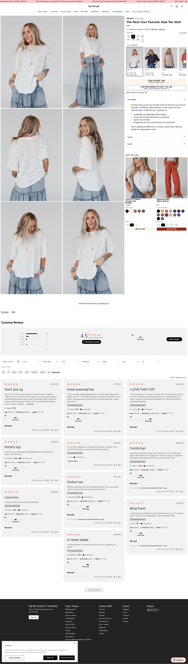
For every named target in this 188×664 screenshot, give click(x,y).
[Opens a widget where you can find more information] (178, 660)
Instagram (126, 609)
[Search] (172, 6)
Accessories (117, 12)
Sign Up (33, 617)
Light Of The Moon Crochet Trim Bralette (133, 201)
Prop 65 (67, 630)
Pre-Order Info (103, 621)
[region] (40, 651)
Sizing (130, 137)
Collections (65, 12)
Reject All (50, 658)
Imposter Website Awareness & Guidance (78, 639)
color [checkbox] (27, 372)
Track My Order (70, 633)
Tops (76, 12)
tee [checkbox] (49, 372)
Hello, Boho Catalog (141, 12)
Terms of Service (70, 627)
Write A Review (174, 339)
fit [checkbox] (8, 372)
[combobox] (30, 361)
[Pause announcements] (186, 1)
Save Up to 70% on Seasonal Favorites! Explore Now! (109, 1)
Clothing (54, 12)
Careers (101, 633)
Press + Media (103, 624)
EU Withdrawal (70, 618)
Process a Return (70, 615)
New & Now (42, 12)
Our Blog (102, 612)
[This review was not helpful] (56, 430)
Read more (30, 404)
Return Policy (69, 612)
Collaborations (103, 630)
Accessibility (69, 636)
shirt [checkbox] (20, 372)
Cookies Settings (14, 658)
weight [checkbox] (42, 372)
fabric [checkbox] (14, 372)
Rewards (101, 615)
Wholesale (102, 627)
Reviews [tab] (4, 312)
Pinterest (125, 621)
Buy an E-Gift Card (105, 618)
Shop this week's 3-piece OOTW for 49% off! (151, 1)
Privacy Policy (69, 624)
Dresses (105, 12)
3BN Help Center (70, 609)
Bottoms (84, 12)
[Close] (74, 643)
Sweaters (95, 12)
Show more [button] (56, 372)
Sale (127, 12)
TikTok (125, 612)
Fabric (130, 144)
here (140, 110)
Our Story (102, 609)
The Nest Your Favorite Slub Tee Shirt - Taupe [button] (153, 488)
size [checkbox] (3, 372)
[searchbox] (8, 361)
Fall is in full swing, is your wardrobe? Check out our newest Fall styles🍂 (59, 1)
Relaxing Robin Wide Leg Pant (163, 200)
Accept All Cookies (66, 658)
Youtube (125, 618)
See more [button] (8, 426)
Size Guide (182, 33)
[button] (182, 6)
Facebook (126, 615)
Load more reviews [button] (94, 590)
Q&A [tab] (13, 312)
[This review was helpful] (52, 430)
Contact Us (68, 621)
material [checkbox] (34, 372)
